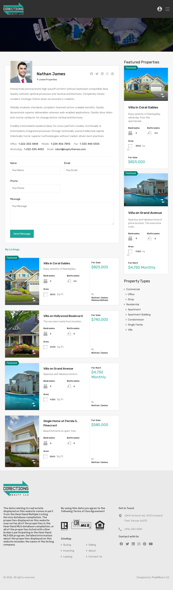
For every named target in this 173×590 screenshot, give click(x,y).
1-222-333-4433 (34, 149)
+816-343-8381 (133, 529)
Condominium (136, 319)
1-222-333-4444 (28, 143)
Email (67, 163)
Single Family (135, 324)
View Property (22, 295)
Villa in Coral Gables (56, 263)
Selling (92, 545)
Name (13, 163)
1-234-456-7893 (60, 143)
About (92, 551)
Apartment (134, 309)
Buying (67, 545)
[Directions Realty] (13, 13)
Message (15, 199)
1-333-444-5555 (90, 143)
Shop (131, 299)
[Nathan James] (21, 81)
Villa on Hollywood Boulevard (63, 316)
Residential (132, 304)
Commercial (133, 289)
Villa (130, 329)
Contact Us (95, 556)
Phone (14, 180)
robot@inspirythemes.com (70, 149)
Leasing (67, 556)
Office (131, 294)
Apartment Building (139, 314)
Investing (68, 551)
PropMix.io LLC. (161, 577)
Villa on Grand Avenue (58, 368)
